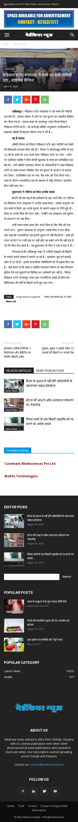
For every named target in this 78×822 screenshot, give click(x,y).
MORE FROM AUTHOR (50, 370)
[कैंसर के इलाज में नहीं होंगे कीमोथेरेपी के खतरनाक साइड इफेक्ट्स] (14, 386)
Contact (32, 806)
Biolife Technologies (21, 474)
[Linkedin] (34, 791)
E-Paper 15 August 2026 (54, 806)
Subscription (39, 810)
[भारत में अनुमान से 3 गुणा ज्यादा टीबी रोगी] (14, 606)
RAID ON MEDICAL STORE (57, 296)
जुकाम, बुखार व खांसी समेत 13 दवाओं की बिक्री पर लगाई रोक (58, 350)
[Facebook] (23, 791)
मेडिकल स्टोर (11, 301)
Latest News (19, 44)
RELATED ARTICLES (18, 370)
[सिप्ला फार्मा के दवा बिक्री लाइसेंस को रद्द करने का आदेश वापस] (14, 424)
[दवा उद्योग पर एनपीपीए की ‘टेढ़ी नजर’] (14, 645)
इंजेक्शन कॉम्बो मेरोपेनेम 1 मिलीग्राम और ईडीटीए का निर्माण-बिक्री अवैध (17, 353)
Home (5, 44)
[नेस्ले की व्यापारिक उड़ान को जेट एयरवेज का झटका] (14, 626)
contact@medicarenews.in (47, 764)
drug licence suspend (28, 296)
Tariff (21, 806)
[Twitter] (44, 791)
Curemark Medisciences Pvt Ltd (30, 461)
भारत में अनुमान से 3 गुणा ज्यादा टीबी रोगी (46, 601)
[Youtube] (55, 791)
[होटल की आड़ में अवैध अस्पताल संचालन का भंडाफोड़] (14, 405)
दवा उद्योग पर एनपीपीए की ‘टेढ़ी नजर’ (45, 639)
